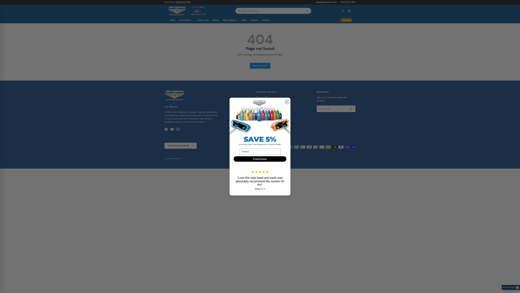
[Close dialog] (287, 102)
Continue (260, 158)
